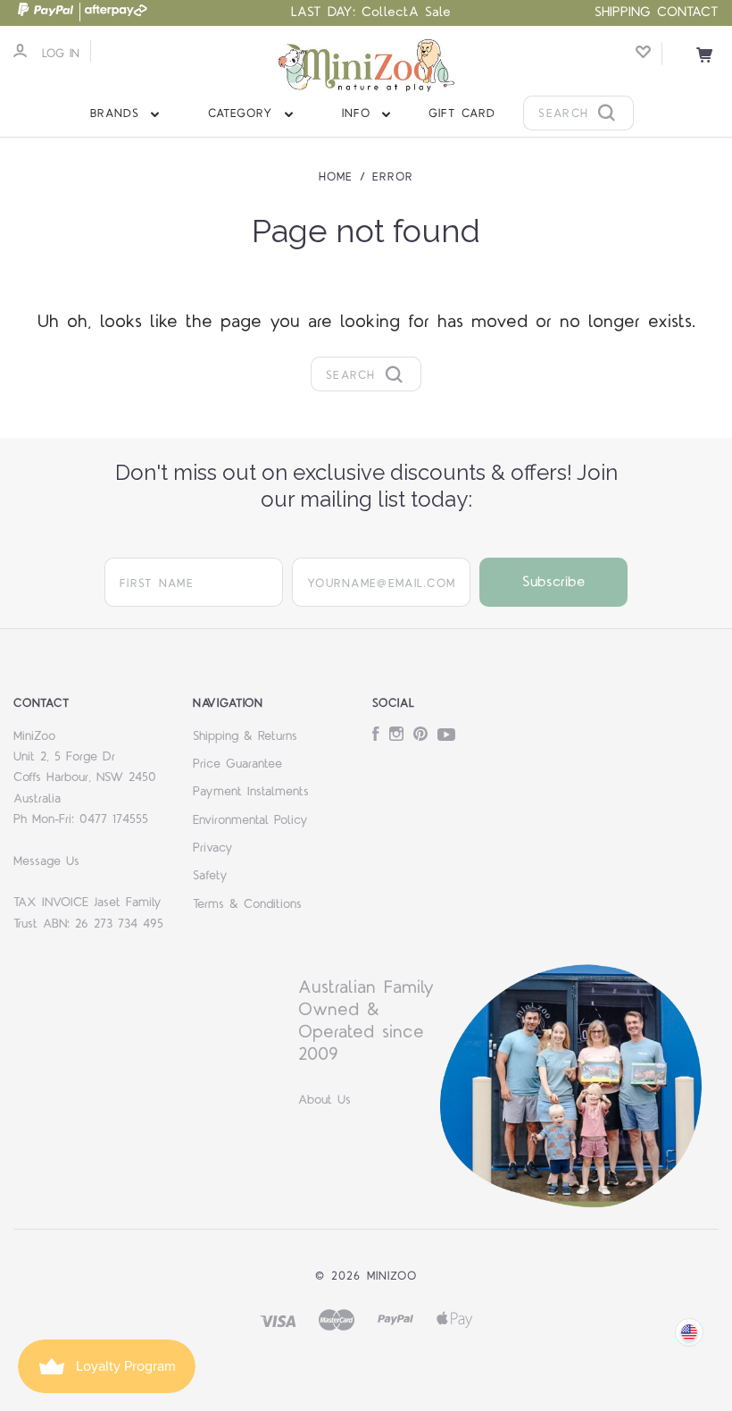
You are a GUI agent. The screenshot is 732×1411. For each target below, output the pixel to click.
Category (243, 113)
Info (359, 113)
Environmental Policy (250, 820)
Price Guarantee (237, 764)
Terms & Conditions (247, 904)
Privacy (213, 848)
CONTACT (688, 12)
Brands (118, 113)
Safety (210, 876)
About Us (324, 1100)
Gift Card (461, 113)
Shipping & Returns (245, 736)
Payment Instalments (251, 792)
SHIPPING (623, 12)
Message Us (46, 861)
